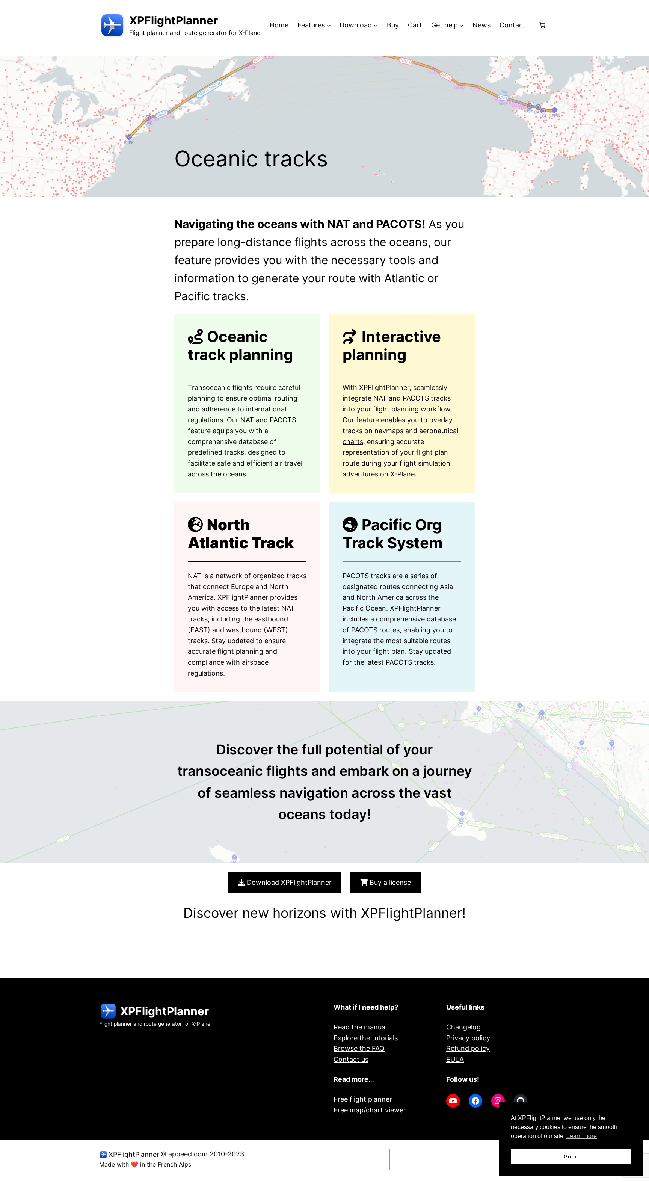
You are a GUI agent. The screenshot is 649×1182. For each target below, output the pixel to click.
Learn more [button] (581, 1136)
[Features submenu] (329, 25)
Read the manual (360, 1027)
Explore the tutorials (366, 1038)
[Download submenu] (376, 25)
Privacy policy (468, 1038)
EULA (455, 1059)
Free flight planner (363, 1099)
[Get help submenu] (461, 25)
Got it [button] (571, 1156)
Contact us (351, 1059)
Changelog (463, 1027)
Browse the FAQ (359, 1048)
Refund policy (468, 1048)
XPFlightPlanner (173, 20)
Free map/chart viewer (370, 1110)
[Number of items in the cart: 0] (542, 25)
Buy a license (389, 882)
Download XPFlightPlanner (288, 882)
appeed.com (188, 1154)
